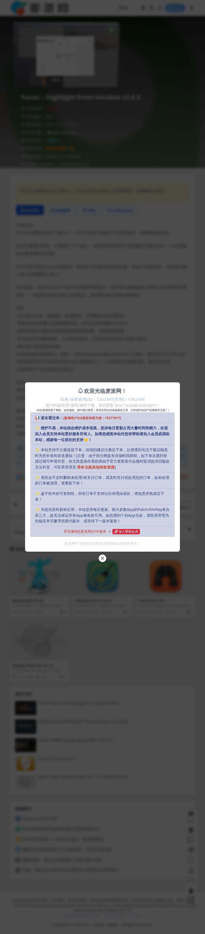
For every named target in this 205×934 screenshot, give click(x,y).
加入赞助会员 (128, 531)
